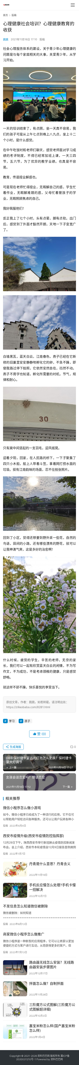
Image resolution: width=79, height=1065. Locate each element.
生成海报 (15, 746)
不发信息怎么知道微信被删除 (25, 906)
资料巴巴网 (57, 1059)
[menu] (72, 5)
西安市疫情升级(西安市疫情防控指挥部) (33, 836)
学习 (12, 721)
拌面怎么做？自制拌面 (46, 984)
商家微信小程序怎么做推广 (23, 934)
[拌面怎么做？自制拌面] (15, 988)
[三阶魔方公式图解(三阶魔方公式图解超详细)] (15, 1010)
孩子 (27, 721)
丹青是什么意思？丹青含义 (49, 864)
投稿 (42, 39)
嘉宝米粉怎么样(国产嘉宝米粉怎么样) (52, 1028)
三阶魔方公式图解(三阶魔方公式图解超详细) (52, 1007)
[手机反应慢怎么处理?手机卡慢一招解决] (15, 890)
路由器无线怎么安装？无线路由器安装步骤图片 (51, 964)
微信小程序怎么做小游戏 (22, 808)
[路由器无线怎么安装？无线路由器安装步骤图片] (15, 967)
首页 (5, 15)
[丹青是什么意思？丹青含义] (15, 869)
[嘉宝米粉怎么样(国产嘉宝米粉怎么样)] (15, 1031)
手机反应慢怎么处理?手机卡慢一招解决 (52, 887)
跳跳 (5, 39)
